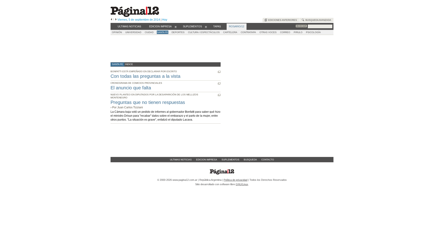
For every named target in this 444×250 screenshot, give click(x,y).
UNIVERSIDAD (133, 32)
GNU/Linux (242, 184)
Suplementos (230, 159)
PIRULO (298, 32)
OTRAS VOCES (268, 32)
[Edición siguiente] (116, 19)
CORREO (285, 32)
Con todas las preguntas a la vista (145, 76)
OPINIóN (117, 32)
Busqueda (250, 159)
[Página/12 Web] (135, 16)
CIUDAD (149, 32)
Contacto (267, 159)
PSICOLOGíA (313, 32)
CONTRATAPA (248, 32)
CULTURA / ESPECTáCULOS (204, 32)
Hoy (164, 19)
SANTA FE (162, 32)
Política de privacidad (235, 179)
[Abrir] (175, 26)
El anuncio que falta (131, 87)
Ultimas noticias (181, 159)
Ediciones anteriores (282, 20)
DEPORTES (178, 32)
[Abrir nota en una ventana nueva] (219, 72)
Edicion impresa (206, 159)
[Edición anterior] (111, 19)
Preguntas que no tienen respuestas (148, 102)
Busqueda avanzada (317, 20)
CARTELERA (230, 32)
